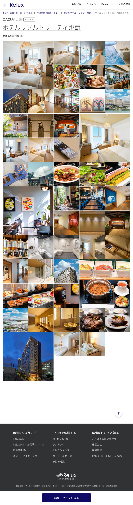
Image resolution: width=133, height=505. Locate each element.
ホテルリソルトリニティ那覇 (77, 12)
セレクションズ (61, 450)
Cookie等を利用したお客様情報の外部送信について (83, 486)
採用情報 (97, 450)
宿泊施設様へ (20, 450)
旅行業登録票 (111, 486)
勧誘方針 (19, 486)
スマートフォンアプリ (25, 455)
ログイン (91, 4)
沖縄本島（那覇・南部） (48, 12)
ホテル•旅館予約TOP (13, 12)
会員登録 (76, 4)
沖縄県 (29, 12)
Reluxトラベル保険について (27, 444)
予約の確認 (124, 4)
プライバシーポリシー (51, 486)
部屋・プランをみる (66, 498)
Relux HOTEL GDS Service (106, 455)
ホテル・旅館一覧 (62, 455)
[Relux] (13, 4)
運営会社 (97, 444)
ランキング (59, 444)
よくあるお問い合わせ (104, 438)
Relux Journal (61, 438)
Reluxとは (107, 4)
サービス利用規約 (32, 486)
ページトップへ (118, 413)
